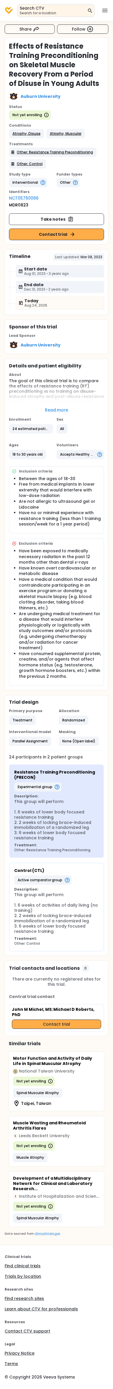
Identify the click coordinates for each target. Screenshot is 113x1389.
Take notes (53, 219)
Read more (56, 410)
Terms (11, 1364)
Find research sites (24, 1298)
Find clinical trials (23, 1266)
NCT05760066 (24, 198)
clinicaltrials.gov (47, 1233)
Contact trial (53, 234)
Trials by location (23, 1276)
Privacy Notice (19, 1353)
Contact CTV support (27, 1331)
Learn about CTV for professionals (41, 1309)
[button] (26, 133)
